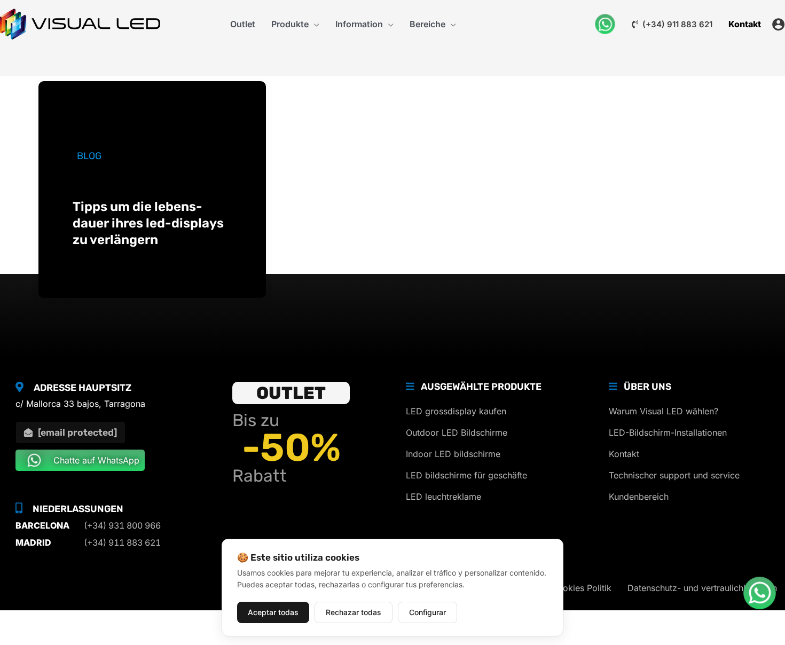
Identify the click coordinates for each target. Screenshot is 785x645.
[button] (314, 24)
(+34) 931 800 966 (122, 525)
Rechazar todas (353, 612)
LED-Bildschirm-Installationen (668, 432)
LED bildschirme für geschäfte (466, 475)
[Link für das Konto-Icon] (778, 24)
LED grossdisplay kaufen (456, 411)
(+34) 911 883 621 (676, 24)
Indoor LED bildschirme (453, 454)
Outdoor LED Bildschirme (456, 432)
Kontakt (624, 454)
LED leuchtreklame (443, 496)
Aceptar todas (273, 612)
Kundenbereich (639, 496)
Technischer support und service (674, 475)
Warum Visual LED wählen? (663, 411)
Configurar (427, 612)
